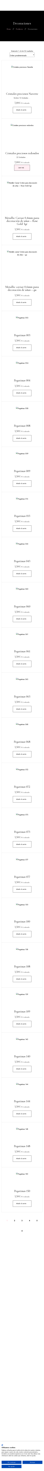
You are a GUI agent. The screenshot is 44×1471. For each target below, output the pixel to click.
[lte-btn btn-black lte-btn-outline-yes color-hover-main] (22, 110)
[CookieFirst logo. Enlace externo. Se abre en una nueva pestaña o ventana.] (2, 1445)
